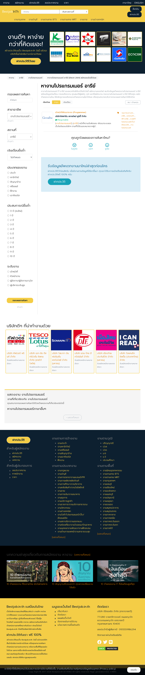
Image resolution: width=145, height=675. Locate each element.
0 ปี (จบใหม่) (16, 211)
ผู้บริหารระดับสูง (17, 285)
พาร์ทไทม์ (14, 177)
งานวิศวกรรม (64, 508)
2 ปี (12, 220)
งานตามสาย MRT (68, 19)
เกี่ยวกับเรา (63, 611)
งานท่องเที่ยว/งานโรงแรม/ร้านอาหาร (75, 525)
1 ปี (11, 215)
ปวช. (105, 450)
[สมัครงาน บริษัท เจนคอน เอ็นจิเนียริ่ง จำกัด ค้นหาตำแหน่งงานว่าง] (57, 54)
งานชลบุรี (107, 484)
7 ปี (12, 242)
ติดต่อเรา (62, 614)
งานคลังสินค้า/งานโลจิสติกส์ (71, 487)
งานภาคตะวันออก (111, 521)
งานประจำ (62, 443)
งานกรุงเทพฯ (109, 480)
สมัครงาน (19, 3)
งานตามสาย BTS (49, 19)
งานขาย (83, 19)
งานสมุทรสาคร (109, 511)
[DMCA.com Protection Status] (108, 648)
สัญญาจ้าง (15, 182)
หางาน (6, 3)
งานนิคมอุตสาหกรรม (112, 470)
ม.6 (104, 453)
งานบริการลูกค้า (65, 501)
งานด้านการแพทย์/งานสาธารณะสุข (74, 531)
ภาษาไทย (127, 3)
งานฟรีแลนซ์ (63, 450)
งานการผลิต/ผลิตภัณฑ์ (68, 480)
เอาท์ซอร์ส (15, 195)
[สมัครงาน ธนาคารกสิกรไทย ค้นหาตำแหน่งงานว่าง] (57, 39)
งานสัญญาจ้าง (65, 453)
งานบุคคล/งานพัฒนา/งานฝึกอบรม (74, 528)
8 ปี (12, 247)
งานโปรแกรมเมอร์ (63, 123)
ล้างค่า (10, 121)
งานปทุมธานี (108, 497)
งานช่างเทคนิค (97, 19)
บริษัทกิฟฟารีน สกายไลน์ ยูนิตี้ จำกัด (70, 116)
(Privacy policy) (108, 668)
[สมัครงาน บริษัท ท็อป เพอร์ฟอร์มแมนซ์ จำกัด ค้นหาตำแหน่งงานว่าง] (104, 39)
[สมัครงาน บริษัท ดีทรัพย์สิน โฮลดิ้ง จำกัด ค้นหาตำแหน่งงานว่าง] (72, 39)
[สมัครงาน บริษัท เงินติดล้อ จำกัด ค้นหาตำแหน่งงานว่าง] (119, 54)
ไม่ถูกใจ (74, 148)
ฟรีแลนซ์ (14, 186)
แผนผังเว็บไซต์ (64, 618)
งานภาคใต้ (108, 528)
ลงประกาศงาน (51, 3)
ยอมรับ (134, 669)
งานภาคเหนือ (109, 518)
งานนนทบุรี (108, 494)
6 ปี (12, 238)
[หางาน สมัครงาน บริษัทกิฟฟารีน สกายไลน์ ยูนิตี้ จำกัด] (47, 117)
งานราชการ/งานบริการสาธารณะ (73, 504)
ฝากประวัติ (34, 3)
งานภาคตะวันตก (110, 525)
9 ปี (12, 251)
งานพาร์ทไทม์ (64, 446)
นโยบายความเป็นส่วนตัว (69, 625)
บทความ (16, 460)
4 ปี (12, 229)
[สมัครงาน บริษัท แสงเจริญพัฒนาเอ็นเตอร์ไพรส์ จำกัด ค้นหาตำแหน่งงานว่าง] (119, 39)
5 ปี (12, 233)
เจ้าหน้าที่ (14, 271)
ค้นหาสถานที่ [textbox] (72, 11)
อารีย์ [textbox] (13, 137)
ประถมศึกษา (108, 460)
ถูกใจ (107, 148)
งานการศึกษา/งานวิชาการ (70, 484)
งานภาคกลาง (109, 514)
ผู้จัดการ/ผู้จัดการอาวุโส (21, 280)
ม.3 (104, 456)
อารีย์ (75, 123)
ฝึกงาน (13, 191)
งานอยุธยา (108, 501)
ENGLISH (139, 3)
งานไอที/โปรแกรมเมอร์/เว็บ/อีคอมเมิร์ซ (129, 122)
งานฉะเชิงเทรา (109, 491)
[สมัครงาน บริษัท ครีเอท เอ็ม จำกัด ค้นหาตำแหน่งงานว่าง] (88, 39)
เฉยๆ (91, 148)
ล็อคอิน (136, 8)
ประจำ (13, 173)
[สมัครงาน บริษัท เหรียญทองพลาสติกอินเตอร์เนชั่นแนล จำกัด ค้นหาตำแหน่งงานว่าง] (135, 39)
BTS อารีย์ (125, 119)
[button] (72, 417)
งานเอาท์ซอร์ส (64, 456)
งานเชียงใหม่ (109, 487)
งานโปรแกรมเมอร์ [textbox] (19, 116)
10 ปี (12, 256)
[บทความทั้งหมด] (82, 554)
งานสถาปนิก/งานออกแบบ (70, 521)
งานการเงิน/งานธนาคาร (69, 494)
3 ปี (12, 224)
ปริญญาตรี (108, 443)
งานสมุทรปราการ (111, 508)
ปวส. (105, 446)
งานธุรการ (62, 497)
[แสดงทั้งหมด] (58, 537)
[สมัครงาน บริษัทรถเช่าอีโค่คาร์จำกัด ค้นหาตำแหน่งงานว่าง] (135, 54)
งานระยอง (108, 504)
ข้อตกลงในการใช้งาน (67, 621)
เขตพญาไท (130, 116)
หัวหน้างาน (15, 276)
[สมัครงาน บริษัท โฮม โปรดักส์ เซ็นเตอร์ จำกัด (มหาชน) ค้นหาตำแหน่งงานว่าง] (88, 54)
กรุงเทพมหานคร (127, 113)
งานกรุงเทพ (19, 19)
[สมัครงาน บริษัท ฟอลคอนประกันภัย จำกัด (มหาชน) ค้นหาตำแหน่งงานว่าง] (104, 54)
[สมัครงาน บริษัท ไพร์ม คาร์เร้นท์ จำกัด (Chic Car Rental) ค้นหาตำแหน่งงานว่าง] (72, 54)
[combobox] (40, 12)
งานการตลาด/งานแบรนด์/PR (71, 477)
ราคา (66, 3)
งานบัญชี (33, 19)
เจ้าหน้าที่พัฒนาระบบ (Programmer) (70, 112)
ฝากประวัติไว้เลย (25, 61)
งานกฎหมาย (63, 470)
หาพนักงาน (17, 473)
